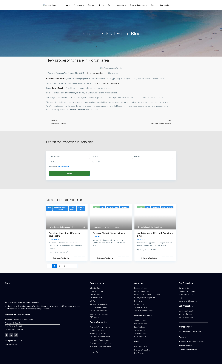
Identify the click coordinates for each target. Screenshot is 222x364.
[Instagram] (16, 335)
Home (67, 5)
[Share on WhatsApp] (51, 128)
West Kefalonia (56, 227)
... (54, 248)
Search (91, 5)
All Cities (95, 156)
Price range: (53, 166)
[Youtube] (11, 335)
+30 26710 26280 (185, 345)
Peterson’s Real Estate (61, 258)
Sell (109, 5)
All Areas (137, 156)
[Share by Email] (53, 128)
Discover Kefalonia (137, 5)
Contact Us (164, 5)
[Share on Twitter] (49, 128)
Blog (152, 5)
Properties (78, 5)
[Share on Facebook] (47, 128)
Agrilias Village (156, 227)
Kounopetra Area (68, 227)
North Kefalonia (100, 227)
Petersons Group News (96, 73)
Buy (100, 5)
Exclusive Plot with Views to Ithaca (109, 233)
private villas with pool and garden (106, 83)
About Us (120, 5)
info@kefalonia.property (188, 349)
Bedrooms (54, 162)
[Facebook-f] (6, 335)
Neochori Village (113, 227)
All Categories (55, 156)
